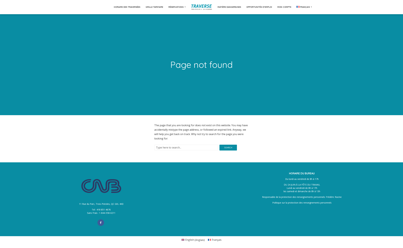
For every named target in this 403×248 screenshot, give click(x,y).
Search (228, 147)
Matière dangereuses (229, 7)
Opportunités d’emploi (259, 7)
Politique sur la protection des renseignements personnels (302, 202)
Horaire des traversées (127, 7)
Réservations (176, 7)
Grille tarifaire (154, 7)
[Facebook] (100, 222)
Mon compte (284, 7)
